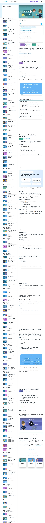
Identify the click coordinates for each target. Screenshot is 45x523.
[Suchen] (28, 1)
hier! (25, 415)
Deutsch (20, 36)
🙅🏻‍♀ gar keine (26, 179)
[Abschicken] (41, 24)
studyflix (6, 1)
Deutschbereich (38, 445)
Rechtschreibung (25, 36)
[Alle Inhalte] (39, 1)
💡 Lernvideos (26, 183)
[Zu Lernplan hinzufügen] (20, 20)
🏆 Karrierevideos (37, 183)
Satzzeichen (30, 36)
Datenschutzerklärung (31, 188)
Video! (20, 51)
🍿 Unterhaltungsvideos (36, 180)
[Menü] (42, 1)
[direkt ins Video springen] (31, 89)
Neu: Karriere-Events (34, 1)
